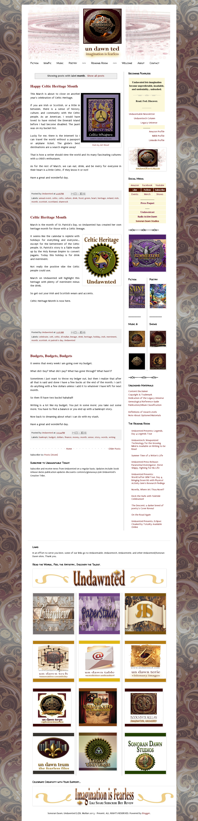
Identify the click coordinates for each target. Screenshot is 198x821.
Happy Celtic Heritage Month (54, 86)
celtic (55, 198)
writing (112, 437)
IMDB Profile (158, 135)
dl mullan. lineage (69, 337)
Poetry (73, 63)
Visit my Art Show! (100, 145)
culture (68, 198)
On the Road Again (141, 514)
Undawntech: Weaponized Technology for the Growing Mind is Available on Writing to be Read (148, 445)
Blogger (146, 813)
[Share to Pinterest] (84, 193)
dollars (60, 437)
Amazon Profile (156, 131)
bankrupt (43, 437)
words (104, 437)
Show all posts (95, 75)
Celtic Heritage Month (48, 217)
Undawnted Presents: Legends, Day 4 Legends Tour (147, 432)
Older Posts (115, 448)
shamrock (63, 202)
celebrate (43, 337)
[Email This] (72, 193)
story (97, 437)
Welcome (127, 63)
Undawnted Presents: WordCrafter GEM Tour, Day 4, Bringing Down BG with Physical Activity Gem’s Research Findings (148, 479)
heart (94, 198)
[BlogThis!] (75, 193)
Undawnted (69, 340)
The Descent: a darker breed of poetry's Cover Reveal (147, 507)
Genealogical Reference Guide (143, 401)
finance (68, 437)
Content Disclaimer (138, 391)
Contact (154, 63)
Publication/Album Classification (144, 405)
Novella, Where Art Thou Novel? (147, 489)
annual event (45, 198)
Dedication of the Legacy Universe (146, 398)
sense (91, 437)
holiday (96, 337)
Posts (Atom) (51, 454)
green (87, 198)
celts (61, 198)
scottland (53, 202)
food (81, 198)
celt (51, 337)
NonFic (47, 63)
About (141, 63)
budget (52, 437)
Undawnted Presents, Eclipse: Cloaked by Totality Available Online (146, 524)
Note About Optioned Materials (144, 415)
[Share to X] (78, 193)
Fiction (34, 63)
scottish (43, 202)
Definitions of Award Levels (142, 412)
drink (75, 198)
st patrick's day (55, 340)
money (76, 437)
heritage (102, 198)
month (35, 202)
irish (116, 198)
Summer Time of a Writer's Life (147, 455)
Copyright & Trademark (140, 394)
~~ (84, 63)
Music (60, 63)
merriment (111, 337)
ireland (110, 198)
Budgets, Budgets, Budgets (51, 355)
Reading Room (99, 63)
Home (69, 448)
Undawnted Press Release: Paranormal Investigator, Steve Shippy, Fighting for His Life (147, 464)
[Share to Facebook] (81, 193)
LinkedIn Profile (156, 140)
